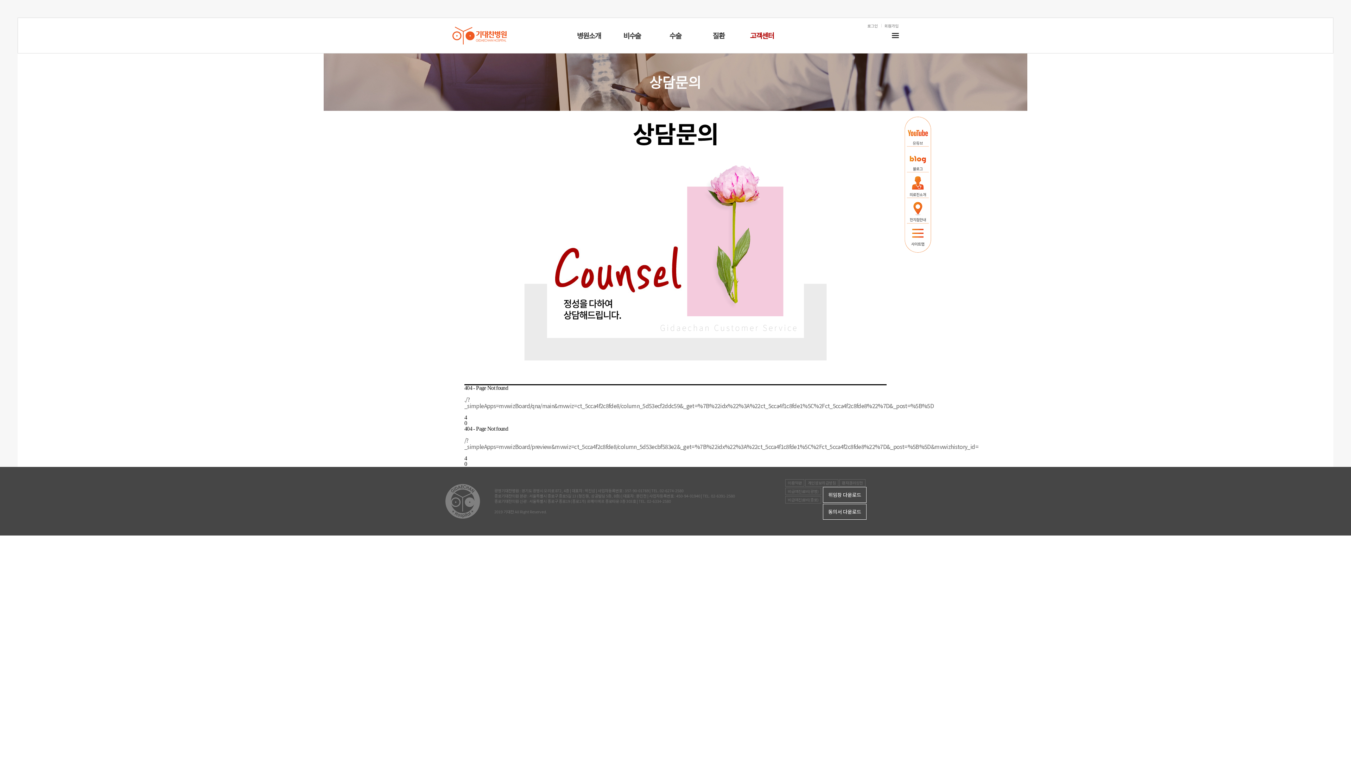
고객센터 (762, 35)
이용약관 (795, 483)
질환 (719, 35)
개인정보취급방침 (822, 483)
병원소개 (589, 35)
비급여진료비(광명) (803, 491)
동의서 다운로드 (844, 511)
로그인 (872, 25)
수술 (675, 35)
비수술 (632, 35)
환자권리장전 (852, 483)
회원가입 (891, 25)
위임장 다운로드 (844, 494)
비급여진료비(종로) (803, 499)
